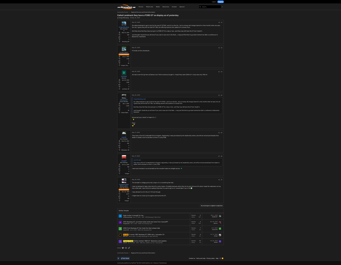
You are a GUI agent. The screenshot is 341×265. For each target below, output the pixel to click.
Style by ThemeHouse (160, 263)
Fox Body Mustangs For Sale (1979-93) (147, 236)
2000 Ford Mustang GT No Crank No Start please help (141, 228)
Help (217, 258)
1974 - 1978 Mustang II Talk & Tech (151, 217)
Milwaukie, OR (125, 150)
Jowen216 (126, 230)
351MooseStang (127, 217)
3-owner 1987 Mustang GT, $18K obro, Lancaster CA (146, 234)
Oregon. (127, 200)
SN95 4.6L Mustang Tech (145, 223)
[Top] (220, 258)
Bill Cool (125, 236)
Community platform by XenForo (135, 263)
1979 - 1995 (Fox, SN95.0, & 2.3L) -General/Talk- (149, 242)
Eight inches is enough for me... (133, 215)
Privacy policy (211, 258)
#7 (221, 179)
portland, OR (125, 89)
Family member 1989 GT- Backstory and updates (150, 241)
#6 (221, 156)
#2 (221, 47)
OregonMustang (124, 17)
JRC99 (125, 242)
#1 (221, 22)
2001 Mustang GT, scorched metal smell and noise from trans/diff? (145, 222)
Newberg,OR (125, 41)
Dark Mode (125, 258)
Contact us (192, 258)
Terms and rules (200, 258)
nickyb (216, 236)
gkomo (216, 223)
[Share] (219, 22)
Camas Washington (126, 112)
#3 (221, 71)
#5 (221, 132)
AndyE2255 (126, 223)
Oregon (127, 173)
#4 (221, 95)
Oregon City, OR (125, 65)
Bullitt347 (215, 217)
